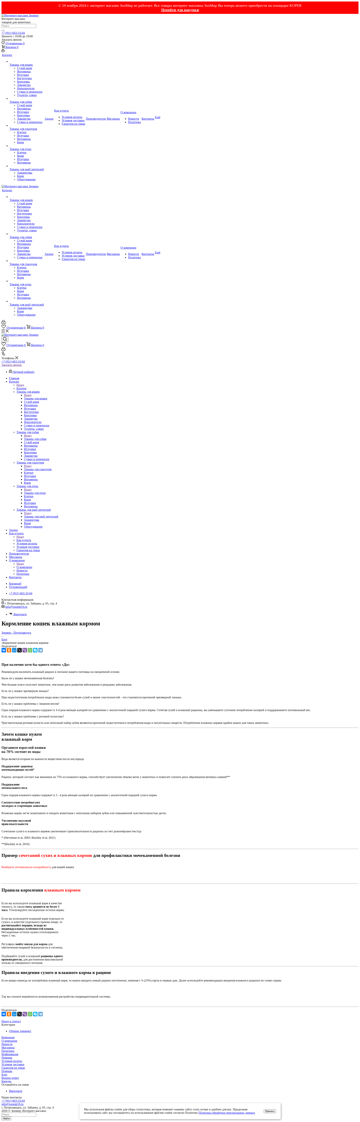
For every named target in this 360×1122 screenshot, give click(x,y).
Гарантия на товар (13, 1067)
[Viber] (24, 650)
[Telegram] (40, 650)
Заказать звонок (12, 365)
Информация (10, 1054)
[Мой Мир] (14, 650)
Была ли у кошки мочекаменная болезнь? (28, 678)
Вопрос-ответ (10, 1077)
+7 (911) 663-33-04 (13, 32)
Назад (20, 385)
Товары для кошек (35, 398)
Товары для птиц (35, 492)
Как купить (23, 540)
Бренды (6, 1081)
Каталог (21, 388)
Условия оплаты (12, 1061)
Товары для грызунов (38, 469)
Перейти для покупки (180, 10)
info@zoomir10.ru (16, 606)
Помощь (7, 1057)
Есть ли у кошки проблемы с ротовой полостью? (33, 716)
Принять (269, 1111)
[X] (19, 650)
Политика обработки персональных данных (227, 1112)
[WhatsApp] (30, 650)
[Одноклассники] (9, 650)
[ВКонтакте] (4, 650)
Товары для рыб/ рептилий (41, 516)
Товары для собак (35, 439)
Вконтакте (20, 614)
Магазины (8, 1047)
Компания (8, 1037)
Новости (7, 1044)
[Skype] (35, 650)
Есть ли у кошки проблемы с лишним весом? (30, 703)
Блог (5, 1074)
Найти (6, 1118)
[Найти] (3, 30)
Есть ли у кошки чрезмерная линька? (25, 691)
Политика (8, 1050)
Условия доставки (13, 1064)
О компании (24, 567)
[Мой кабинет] (3, 51)
